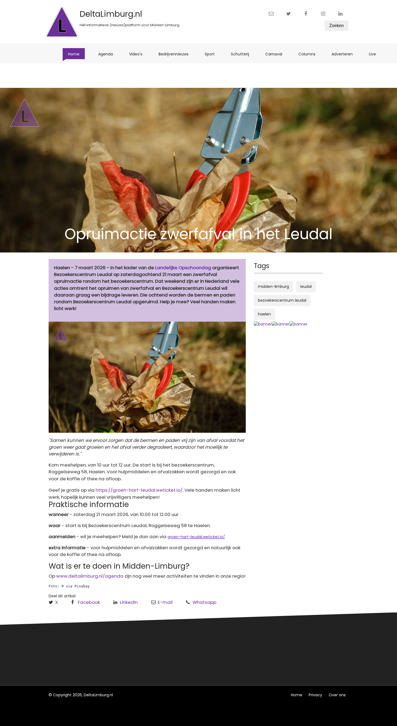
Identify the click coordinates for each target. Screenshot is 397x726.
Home (76, 54)
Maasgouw (138, 661)
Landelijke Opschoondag (183, 267)
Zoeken (336, 25)
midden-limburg (273, 286)
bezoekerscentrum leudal (282, 300)
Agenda (108, 54)
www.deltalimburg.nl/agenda (89, 576)
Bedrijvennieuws (176, 54)
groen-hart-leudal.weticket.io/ (196, 536)
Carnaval (276, 54)
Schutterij (242, 54)
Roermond (138, 651)
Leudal (134, 641)
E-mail (165, 602)
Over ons (337, 695)
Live (375, 54)
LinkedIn (129, 602)
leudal (306, 286)
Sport (212, 54)
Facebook (89, 602)
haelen (264, 314)
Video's (138, 54)
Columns (309, 54)
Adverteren (345, 54)
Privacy (315, 695)
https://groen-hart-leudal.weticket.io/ (139, 490)
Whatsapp (204, 602)
